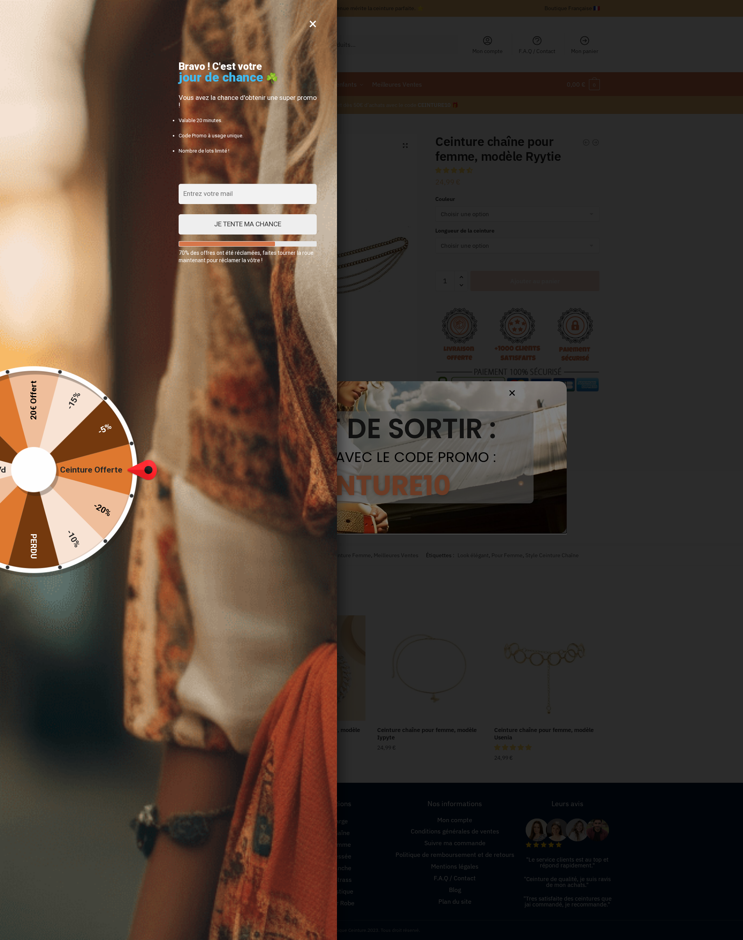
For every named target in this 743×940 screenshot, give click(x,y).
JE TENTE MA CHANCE (247, 224)
